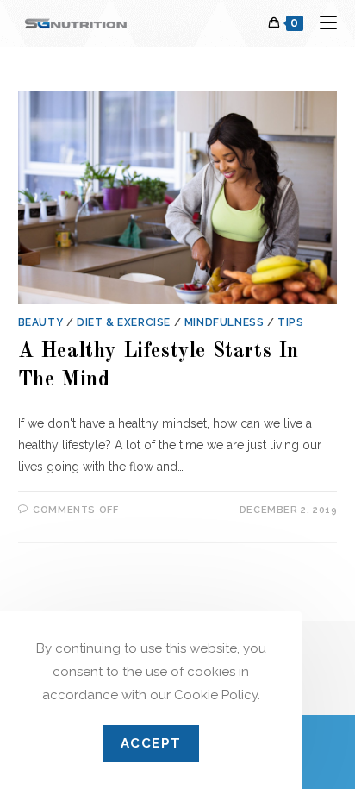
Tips (290, 322)
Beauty (41, 322)
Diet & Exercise (124, 322)
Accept (151, 743)
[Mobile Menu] (322, 22)
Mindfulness (224, 322)
